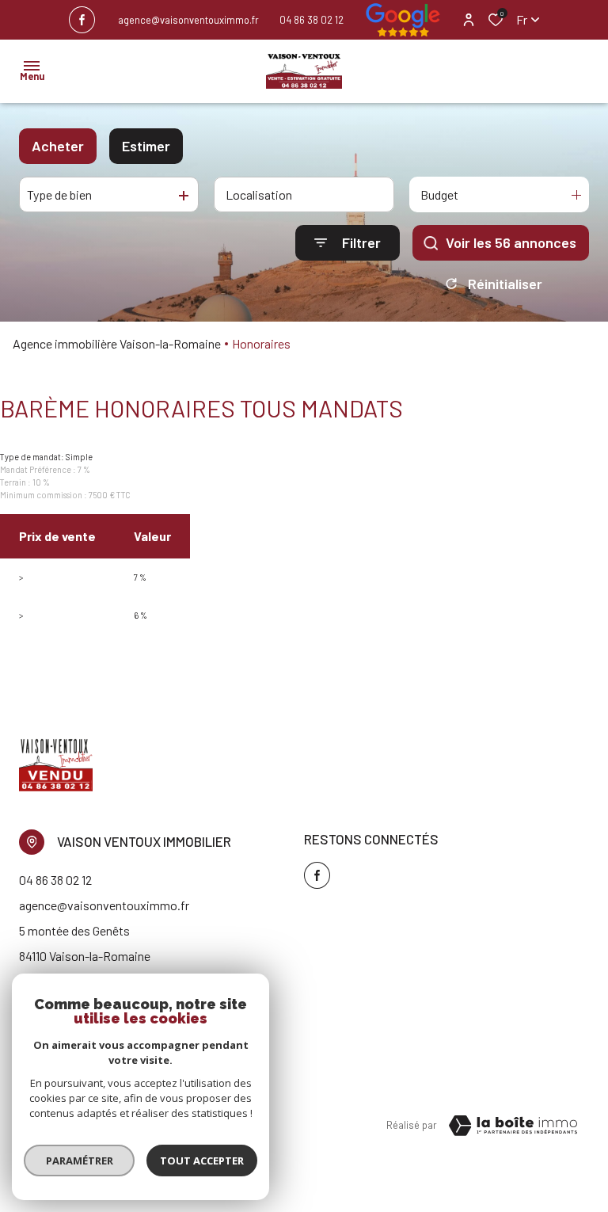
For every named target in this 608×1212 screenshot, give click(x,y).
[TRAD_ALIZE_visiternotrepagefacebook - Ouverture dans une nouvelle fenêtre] (82, 19)
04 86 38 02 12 (311, 19)
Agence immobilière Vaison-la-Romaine (117, 343)
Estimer (146, 145)
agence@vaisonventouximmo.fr (188, 19)
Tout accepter (202, 1160)
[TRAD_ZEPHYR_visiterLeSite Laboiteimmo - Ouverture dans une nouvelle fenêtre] (513, 1125)
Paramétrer (79, 1160)
